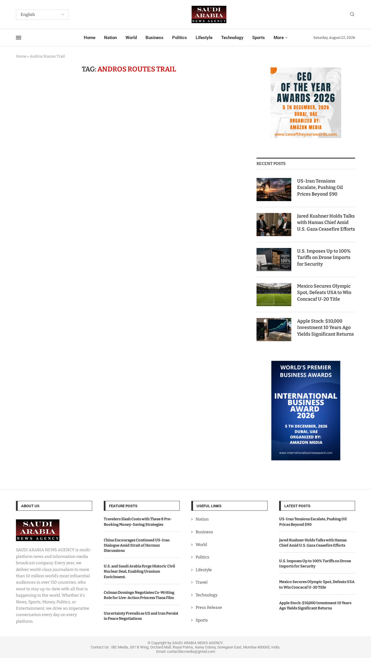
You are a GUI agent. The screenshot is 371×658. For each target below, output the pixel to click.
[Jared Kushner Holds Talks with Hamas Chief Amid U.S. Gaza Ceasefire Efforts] (274, 224)
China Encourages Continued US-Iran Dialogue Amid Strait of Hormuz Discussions (137, 545)
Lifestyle (204, 37)
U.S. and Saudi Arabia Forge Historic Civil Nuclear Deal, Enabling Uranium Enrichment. (139, 571)
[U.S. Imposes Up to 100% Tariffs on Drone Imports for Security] (274, 259)
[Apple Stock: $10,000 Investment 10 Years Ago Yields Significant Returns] (274, 329)
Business (154, 37)
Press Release (209, 607)
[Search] (352, 14)
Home (89, 37)
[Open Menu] (18, 37)
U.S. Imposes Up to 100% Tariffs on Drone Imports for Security (324, 257)
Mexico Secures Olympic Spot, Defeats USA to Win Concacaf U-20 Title (324, 292)
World (131, 37)
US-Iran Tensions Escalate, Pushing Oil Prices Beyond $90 (320, 187)
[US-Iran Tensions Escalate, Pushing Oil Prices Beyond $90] (274, 189)
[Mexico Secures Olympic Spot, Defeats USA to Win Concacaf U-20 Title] (274, 294)
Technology (232, 37)
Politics (179, 37)
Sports (258, 37)
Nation (110, 37)
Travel (202, 582)
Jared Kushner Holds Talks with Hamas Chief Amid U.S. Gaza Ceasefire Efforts (326, 222)
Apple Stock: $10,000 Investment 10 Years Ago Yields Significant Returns (325, 327)
